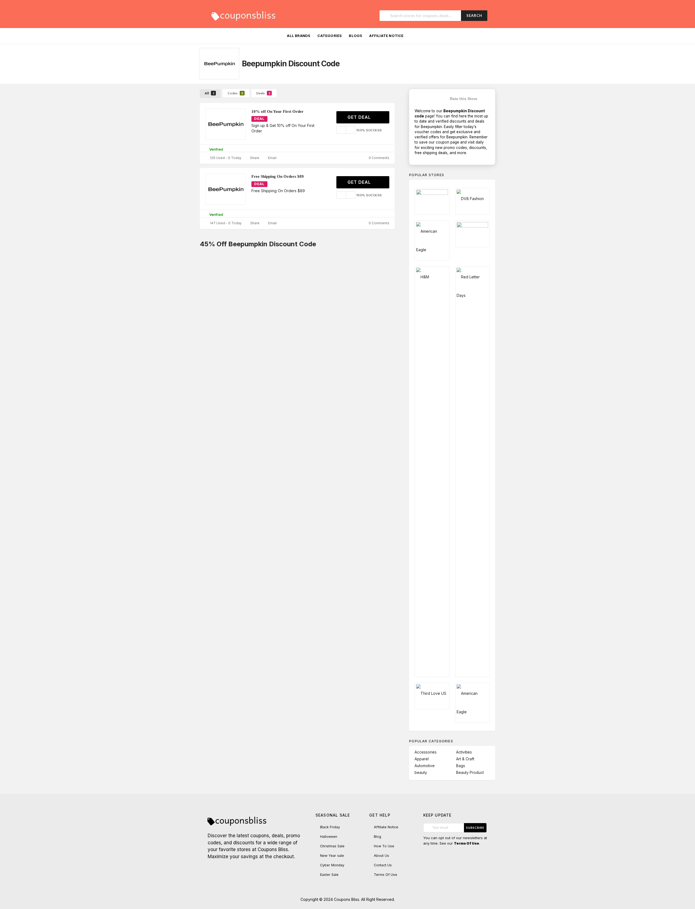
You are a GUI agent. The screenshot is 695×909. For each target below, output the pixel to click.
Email (271, 158)
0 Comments (378, 158)
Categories (329, 35)
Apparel (422, 759)
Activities (464, 752)
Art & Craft (465, 759)
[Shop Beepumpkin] (219, 63)
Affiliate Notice (386, 35)
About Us (381, 856)
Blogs (355, 35)
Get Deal (360, 117)
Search (474, 15)
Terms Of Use (385, 875)
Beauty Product (470, 772)
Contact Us (383, 865)
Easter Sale (329, 875)
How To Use (384, 846)
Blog (377, 837)
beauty (421, 772)
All (209, 93)
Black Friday (330, 827)
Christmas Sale (332, 846)
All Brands (298, 35)
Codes (235, 93)
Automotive (425, 765)
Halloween (328, 837)
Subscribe (475, 827)
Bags (460, 765)
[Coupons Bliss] (243, 14)
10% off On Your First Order (277, 111)
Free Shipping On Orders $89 (277, 176)
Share (254, 158)
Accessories (426, 752)
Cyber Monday (332, 865)
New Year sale (332, 856)
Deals (263, 93)
